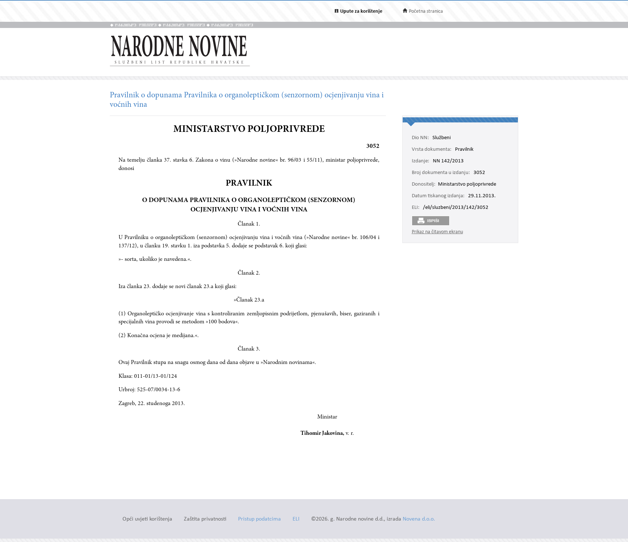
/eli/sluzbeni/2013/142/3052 (455, 208)
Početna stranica (426, 11)
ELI (296, 519)
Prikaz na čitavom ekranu (437, 232)
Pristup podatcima (259, 519)
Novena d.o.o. (419, 519)
